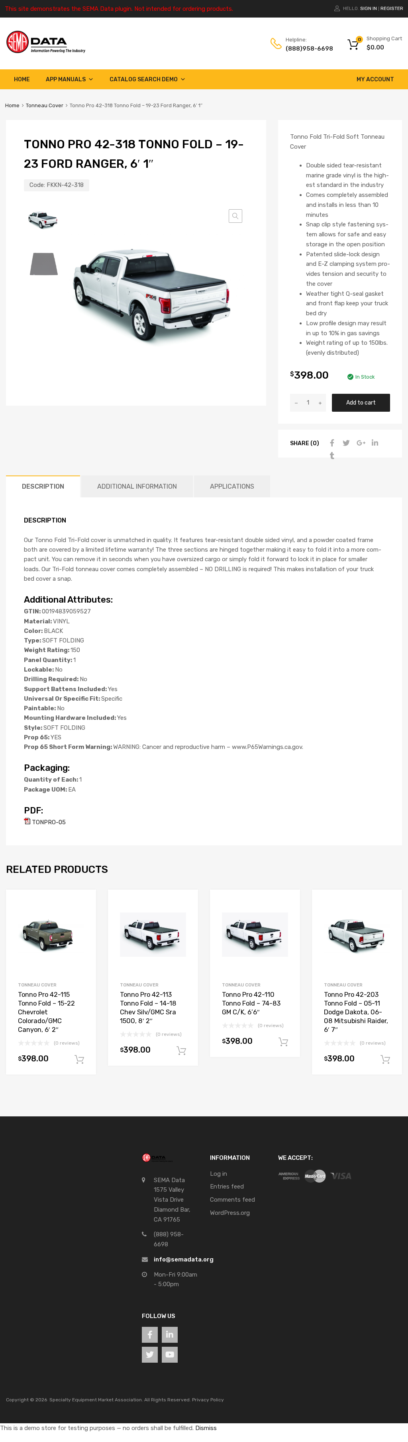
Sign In (368, 8)
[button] (235, 216)
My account (375, 79)
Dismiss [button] (206, 1428)
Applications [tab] (232, 486)
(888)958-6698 (305, 48)
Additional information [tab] (137, 486)
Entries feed (227, 1186)
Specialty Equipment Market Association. (96, 1400)
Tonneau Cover (44, 105)
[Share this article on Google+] (360, 443)
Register (392, 8)
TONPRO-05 (48, 822)
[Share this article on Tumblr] (331, 456)
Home (22, 79)
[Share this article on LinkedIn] (374, 443)
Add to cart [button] (79, 1060)
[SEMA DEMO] (46, 51)
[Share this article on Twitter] (345, 443)
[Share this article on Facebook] (331, 443)
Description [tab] (43, 486)
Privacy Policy (208, 1400)
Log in (218, 1173)
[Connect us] (150, 1335)
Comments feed (232, 1199)
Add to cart (361, 402)
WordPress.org (230, 1212)
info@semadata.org (184, 1259)
